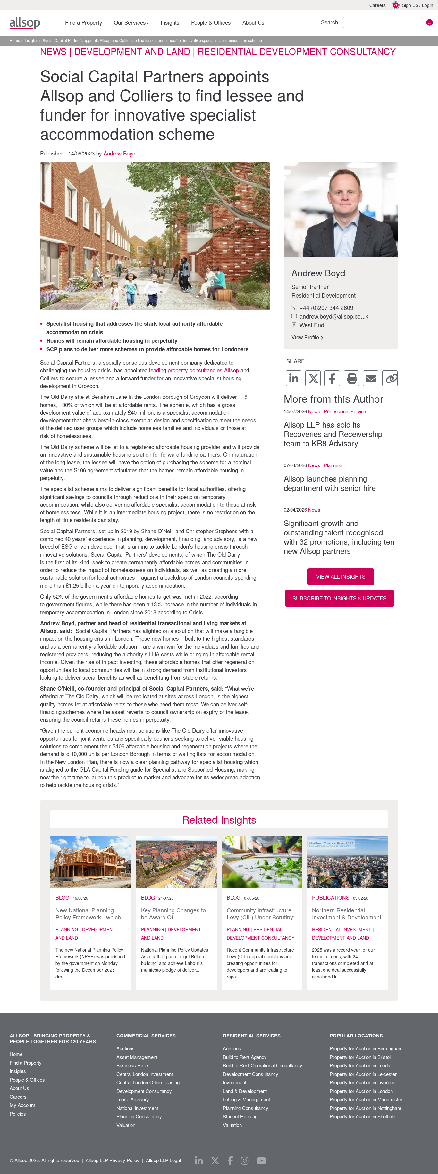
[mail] (370, 378)
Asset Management (136, 1056)
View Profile (305, 337)
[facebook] (332, 378)
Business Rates (133, 1065)
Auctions (125, 1048)
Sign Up (410, 5)
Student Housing (240, 1116)
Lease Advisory (132, 1099)
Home (15, 40)
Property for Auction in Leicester (363, 1073)
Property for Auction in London (361, 1090)
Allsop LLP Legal (163, 1160)
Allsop (25, 23)
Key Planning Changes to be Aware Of (173, 913)
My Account (22, 1105)
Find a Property (83, 22)
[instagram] (245, 1160)
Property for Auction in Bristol (360, 1056)
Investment (234, 1082)
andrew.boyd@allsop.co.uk (333, 316)
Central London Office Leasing (148, 1082)
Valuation (125, 1124)
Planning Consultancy (139, 1116)
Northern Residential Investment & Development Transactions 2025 (346, 917)
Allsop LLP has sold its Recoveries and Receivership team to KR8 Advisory (333, 434)
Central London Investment (144, 1073)
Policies (18, 1113)
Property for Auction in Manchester (366, 1099)
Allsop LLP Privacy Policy (112, 1160)
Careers (377, 5)
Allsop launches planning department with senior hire (330, 483)
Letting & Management (246, 1099)
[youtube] (261, 1160)
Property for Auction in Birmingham (366, 1048)
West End (311, 325)
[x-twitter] (313, 378)
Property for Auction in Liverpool (363, 1082)
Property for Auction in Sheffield (362, 1116)
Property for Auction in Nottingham (365, 1107)
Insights (170, 22)
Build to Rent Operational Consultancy (262, 1065)
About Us (253, 22)
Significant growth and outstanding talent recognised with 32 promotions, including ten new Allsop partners (339, 536)
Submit (429, 22)
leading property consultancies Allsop (194, 370)
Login (427, 5)
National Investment (137, 1107)
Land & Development (245, 1090)
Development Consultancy (144, 1090)
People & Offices (211, 22)
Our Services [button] (130, 22)
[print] (351, 378)
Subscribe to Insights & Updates (339, 598)
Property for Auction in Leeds (360, 1065)
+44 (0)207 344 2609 (325, 307)
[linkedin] (293, 378)
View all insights (341, 576)
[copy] (390, 378)
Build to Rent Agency (245, 1056)
